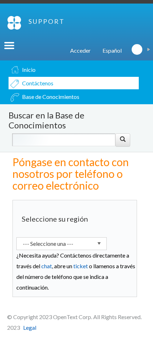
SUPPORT (46, 21)
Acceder (80, 50)
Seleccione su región (55, 219)
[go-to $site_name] (14, 23)
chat (46, 266)
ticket (80, 266)
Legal (29, 327)
